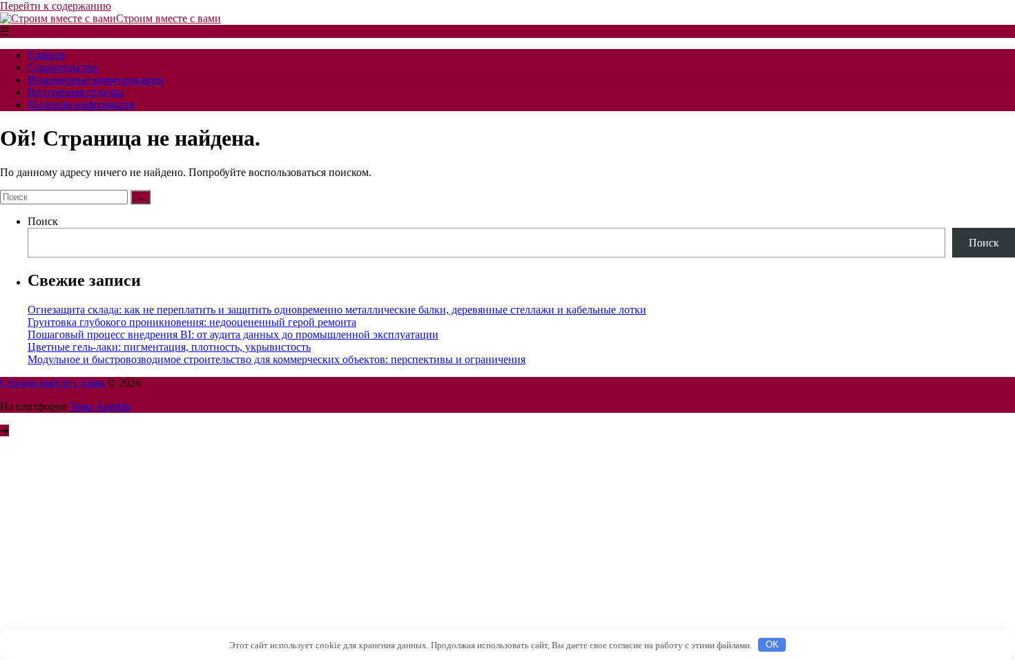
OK (772, 644)
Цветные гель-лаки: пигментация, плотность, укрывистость (169, 347)
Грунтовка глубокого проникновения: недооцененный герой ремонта (192, 322)
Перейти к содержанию (55, 6)
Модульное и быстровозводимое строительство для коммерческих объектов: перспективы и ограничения (276, 359)
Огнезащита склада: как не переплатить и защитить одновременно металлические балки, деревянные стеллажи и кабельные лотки (337, 310)
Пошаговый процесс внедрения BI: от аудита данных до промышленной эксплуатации (233, 334)
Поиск (43, 221)
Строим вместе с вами (168, 18)
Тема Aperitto (100, 406)
